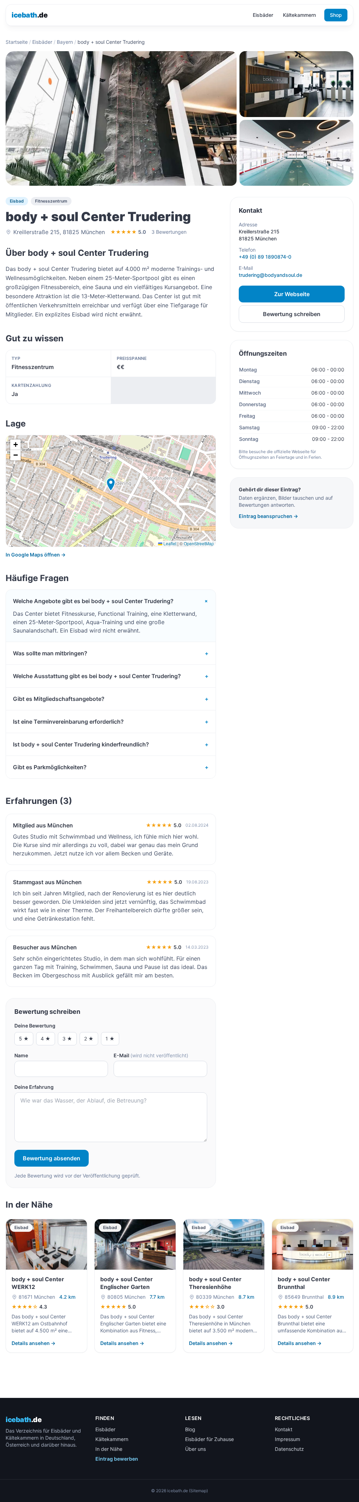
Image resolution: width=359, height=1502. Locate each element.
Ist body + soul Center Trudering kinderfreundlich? (111, 744)
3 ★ (67, 1039)
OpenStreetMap (199, 543)
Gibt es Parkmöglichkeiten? (111, 767)
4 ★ (45, 1039)
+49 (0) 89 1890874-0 (265, 257)
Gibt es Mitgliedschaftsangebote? (111, 698)
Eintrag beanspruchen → (268, 516)
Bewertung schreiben (291, 314)
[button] (111, 484)
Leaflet (169, 543)
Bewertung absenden (51, 1158)
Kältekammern (299, 15)
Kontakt (283, 1429)
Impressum (287, 1439)
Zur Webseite (292, 294)
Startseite (17, 42)
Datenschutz (289, 1449)
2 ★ (89, 1039)
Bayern (65, 42)
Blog (190, 1429)
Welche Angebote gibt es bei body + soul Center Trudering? (111, 601)
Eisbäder (263, 15)
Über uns (195, 1449)
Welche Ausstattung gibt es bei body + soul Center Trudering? (111, 676)
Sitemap (198, 1490)
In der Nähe (108, 1449)
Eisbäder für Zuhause (209, 1439)
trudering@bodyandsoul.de (270, 275)
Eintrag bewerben (116, 1459)
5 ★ (24, 1039)
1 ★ (110, 1039)
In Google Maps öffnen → (36, 555)
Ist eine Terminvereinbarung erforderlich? (111, 721)
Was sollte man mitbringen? (111, 653)
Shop (336, 15)
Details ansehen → (33, 1343)
